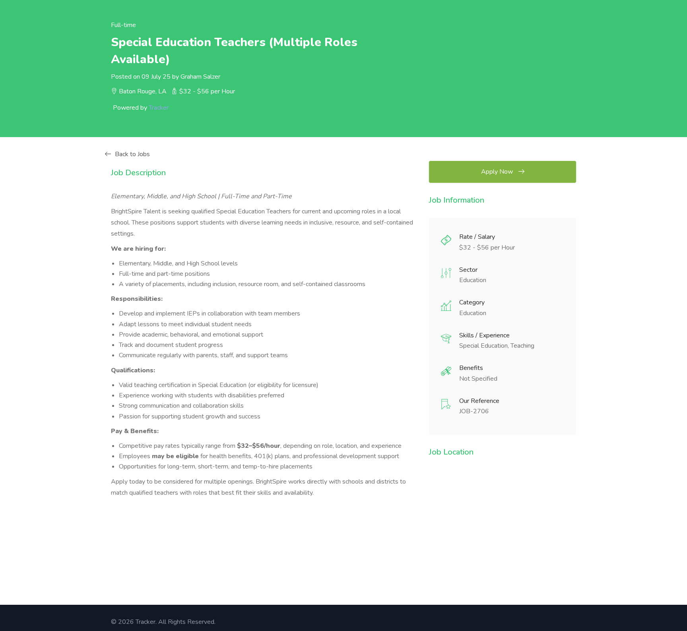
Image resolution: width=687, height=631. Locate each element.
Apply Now (497, 171)
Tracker (159, 107)
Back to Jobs (132, 154)
